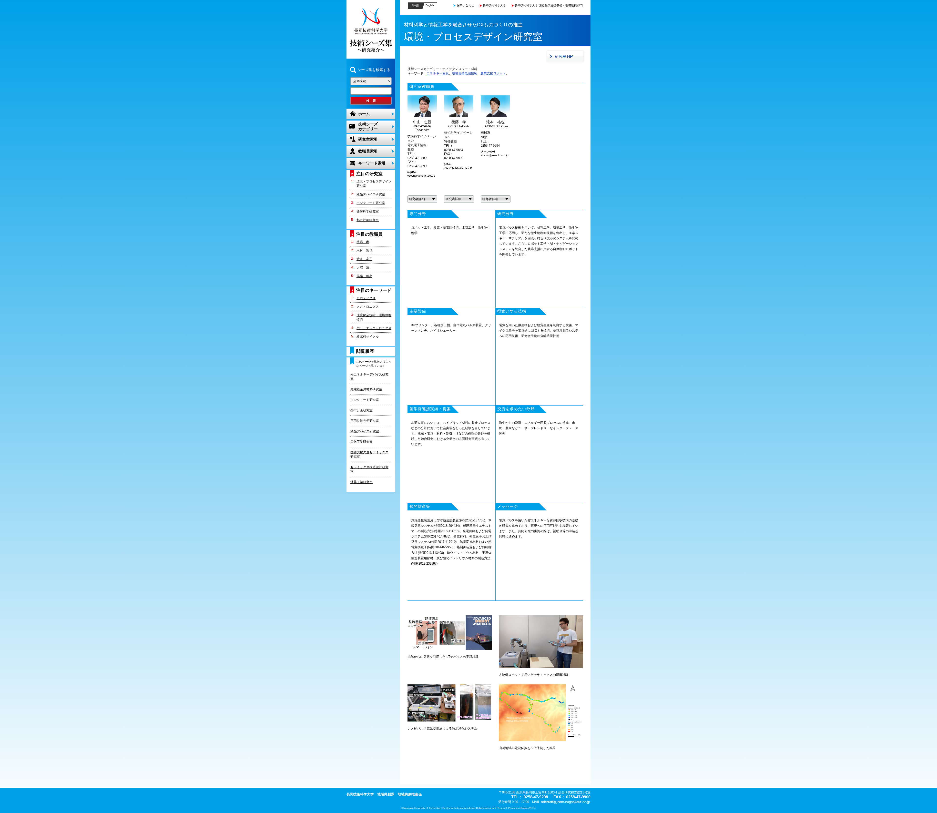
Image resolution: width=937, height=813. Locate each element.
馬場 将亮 (364, 276)
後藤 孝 (362, 242)
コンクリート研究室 (370, 203)
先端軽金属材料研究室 (366, 389)
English (430, 5)
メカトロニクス (367, 306)
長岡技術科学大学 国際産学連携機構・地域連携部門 (549, 5)
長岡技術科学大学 (494, 5)
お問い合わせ (465, 5)
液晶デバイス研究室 (370, 194)
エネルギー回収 (438, 73)
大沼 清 (362, 267)
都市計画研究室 (367, 220)
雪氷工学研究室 (361, 442)
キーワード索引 (372, 163)
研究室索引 (368, 139)
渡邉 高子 (364, 259)
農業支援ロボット (493, 73)
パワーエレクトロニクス (373, 328)
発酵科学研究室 (367, 211)
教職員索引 (368, 151)
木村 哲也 (364, 250)
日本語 (415, 5)
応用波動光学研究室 (364, 421)
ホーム (364, 114)
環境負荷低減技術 (464, 73)
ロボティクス (366, 298)
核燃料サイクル (367, 336)
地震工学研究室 (361, 482)
